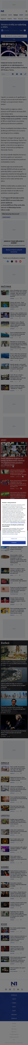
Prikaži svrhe (14, 538)
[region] (14, 522)
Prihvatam (14, 542)
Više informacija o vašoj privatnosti (17, 522)
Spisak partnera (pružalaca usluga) (10, 533)
